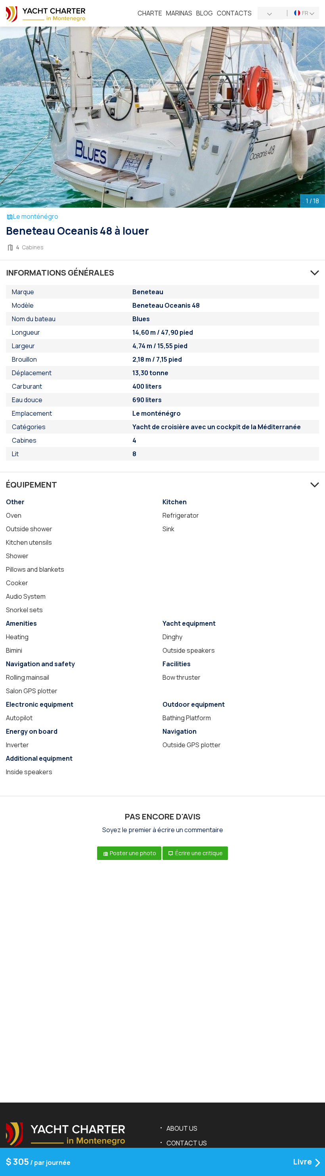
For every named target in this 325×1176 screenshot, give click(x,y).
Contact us (186, 1143)
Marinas (179, 13)
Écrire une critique (198, 853)
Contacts (234, 13)
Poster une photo (132, 853)
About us (181, 1128)
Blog (204, 13)
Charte (150, 13)
